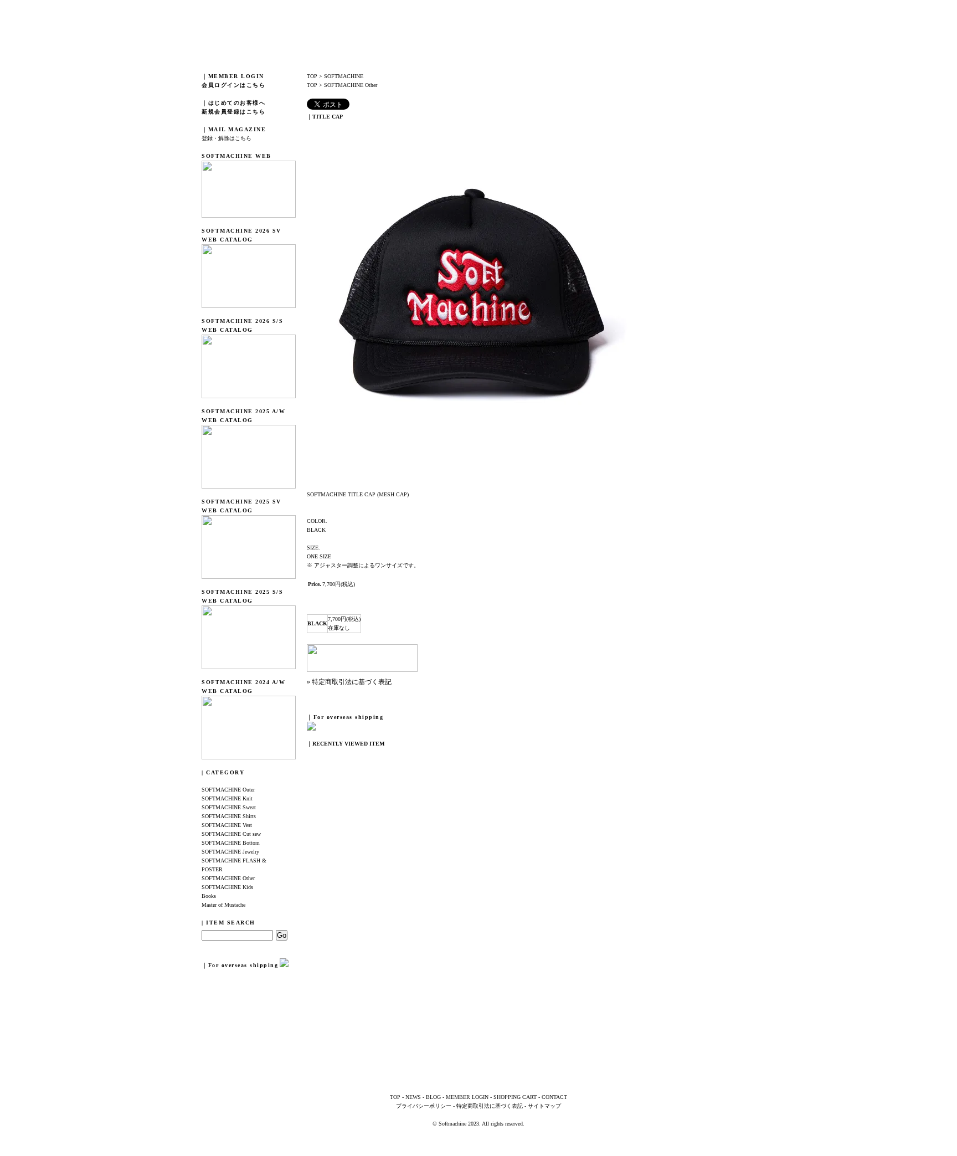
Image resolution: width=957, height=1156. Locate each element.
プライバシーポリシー (423, 1106)
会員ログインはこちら (233, 85)
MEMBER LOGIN (467, 1097)
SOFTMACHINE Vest (227, 825)
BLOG (433, 1097)
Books (209, 896)
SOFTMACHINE (343, 76)
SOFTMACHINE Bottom (231, 843)
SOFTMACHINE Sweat (229, 807)
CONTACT (554, 1097)
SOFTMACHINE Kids (227, 887)
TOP (312, 76)
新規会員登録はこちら (233, 112)
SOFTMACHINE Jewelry (230, 852)
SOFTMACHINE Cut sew (231, 834)
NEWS (413, 1097)
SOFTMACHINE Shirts (229, 816)
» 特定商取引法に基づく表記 (349, 682)
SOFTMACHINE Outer (228, 790)
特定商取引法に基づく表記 (489, 1106)
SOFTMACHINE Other (228, 878)
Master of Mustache (223, 905)
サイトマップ (544, 1106)
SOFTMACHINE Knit (227, 798)
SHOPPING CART (515, 1097)
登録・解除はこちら (226, 138)
